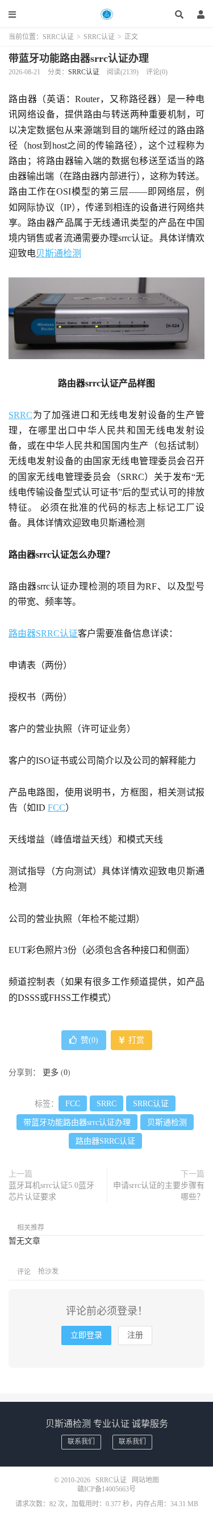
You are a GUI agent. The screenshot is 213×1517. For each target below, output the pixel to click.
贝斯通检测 (58, 253)
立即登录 (86, 1335)
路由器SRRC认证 (43, 633)
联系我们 (81, 1442)
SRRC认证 (107, 14)
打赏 (135, 1040)
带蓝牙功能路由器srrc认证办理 (79, 58)
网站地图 (145, 1480)
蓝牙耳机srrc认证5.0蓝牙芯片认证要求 (51, 1191)
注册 (135, 1335)
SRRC (20, 415)
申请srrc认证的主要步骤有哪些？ (158, 1191)
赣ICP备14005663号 (106, 1489)
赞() (89, 1040)
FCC (56, 807)
